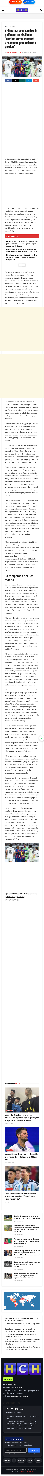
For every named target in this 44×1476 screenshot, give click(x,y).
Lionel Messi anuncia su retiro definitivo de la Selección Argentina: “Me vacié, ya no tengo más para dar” (21, 257)
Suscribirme (34, 1450)
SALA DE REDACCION (14, 52)
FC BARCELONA (23, 894)
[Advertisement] (22, 16)
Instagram (21, 1460)
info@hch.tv (12, 1384)
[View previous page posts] (20, 265)
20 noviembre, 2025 (30, 52)
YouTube (38, 1460)
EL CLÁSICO (13, 894)
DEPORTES (13, 27)
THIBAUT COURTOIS (12, 900)
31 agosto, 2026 (10, 1123)
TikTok (30, 1460)
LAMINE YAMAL (10, 897)
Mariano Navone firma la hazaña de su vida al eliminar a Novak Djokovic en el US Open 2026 (21, 1157)
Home (6, 27)
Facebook (7, 1460)
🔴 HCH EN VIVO (15, 2)
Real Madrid (20, 897)
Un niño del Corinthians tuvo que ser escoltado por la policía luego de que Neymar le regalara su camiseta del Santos (22, 244)
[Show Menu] (3, 10)
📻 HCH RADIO (29, 2)
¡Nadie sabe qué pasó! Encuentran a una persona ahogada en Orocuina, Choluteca (27, 1264)
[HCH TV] (22, 1369)
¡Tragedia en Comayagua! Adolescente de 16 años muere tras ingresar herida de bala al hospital (26, 1241)
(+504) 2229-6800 (16, 1388)
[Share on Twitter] (15, 80)
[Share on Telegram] (29, 80)
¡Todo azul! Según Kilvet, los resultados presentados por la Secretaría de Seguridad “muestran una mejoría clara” (27, 1253)
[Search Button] (41, 10)
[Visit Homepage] (22, 10)
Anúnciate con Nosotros (19, 1396)
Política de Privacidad (26, 1472)
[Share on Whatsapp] (22, 80)
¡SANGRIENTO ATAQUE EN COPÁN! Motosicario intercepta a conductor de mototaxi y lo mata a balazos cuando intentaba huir (22, 1342)
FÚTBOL (33, 894)
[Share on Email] (36, 80)
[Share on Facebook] (8, 80)
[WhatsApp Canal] (41, 738)
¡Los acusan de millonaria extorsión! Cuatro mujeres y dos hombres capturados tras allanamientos (26, 1276)
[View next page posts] (24, 265)
